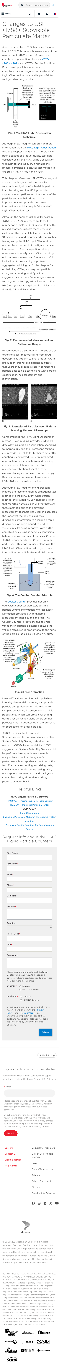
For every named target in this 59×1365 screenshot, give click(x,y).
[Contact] (30, 13)
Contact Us (10, 1154)
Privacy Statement (41, 1181)
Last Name (12, 864)
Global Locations (14, 1160)
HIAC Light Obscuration (41, 147)
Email (10, 874)
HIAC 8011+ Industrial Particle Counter (29, 805)
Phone (10, 885)
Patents (36, 1175)
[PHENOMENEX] (44, 1351)
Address (11, 906)
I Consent (26, 986)
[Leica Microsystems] (11, 1351)
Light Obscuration (29, 813)
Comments (12, 955)
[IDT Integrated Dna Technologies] (44, 1342)
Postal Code (13, 934)
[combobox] (34, 5)
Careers (9, 1148)
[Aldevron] (44, 1333)
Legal (35, 1163)
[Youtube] (57, 1204)
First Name (13, 853)
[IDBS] (27, 1342)
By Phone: (12, 996)
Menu (8, 13)
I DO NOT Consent (30, 990)
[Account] (47, 13)
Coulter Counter (16, 601)
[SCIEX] (11, 1360)
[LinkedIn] (45, 1204)
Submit (45, 1032)
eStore (54, 5)
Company (12, 896)
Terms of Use (27, 1013)
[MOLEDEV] (27, 1351)
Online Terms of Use (42, 1169)
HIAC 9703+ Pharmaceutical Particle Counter (30, 801)
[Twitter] (50, 1204)
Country (11, 923)
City (9, 944)
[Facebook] (33, 1204)
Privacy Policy (39, 1118)
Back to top (48, 1055)
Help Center (11, 1165)
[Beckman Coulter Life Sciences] (9, 5)
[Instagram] (39, 1204)
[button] (22, 5)
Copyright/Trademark (43, 1148)
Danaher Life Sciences (43, 1193)
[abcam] (27, 1333)
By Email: (12, 986)
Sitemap (36, 1187)
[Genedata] (11, 1342)
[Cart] (38, 13)
